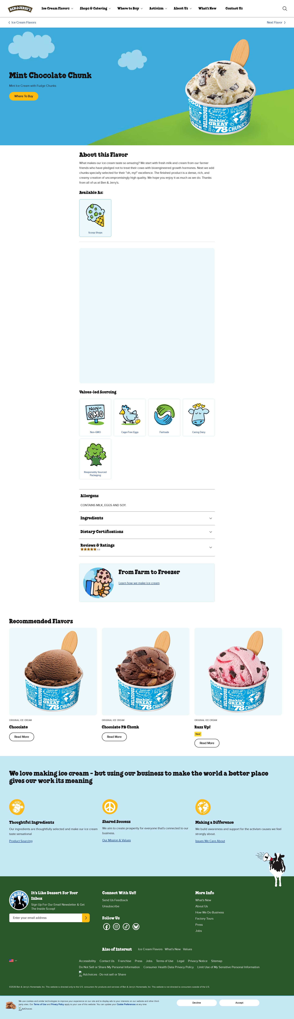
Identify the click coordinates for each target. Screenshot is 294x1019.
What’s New (173, 949)
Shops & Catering (93, 8)
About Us (181, 8)
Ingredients (92, 518)
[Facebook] (106, 926)
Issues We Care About (210, 841)
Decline (196, 1002)
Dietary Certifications (102, 532)
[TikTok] (126, 926)
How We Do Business (209, 912)
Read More (21, 737)
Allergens (90, 496)
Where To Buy (23, 96)
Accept (239, 1002)
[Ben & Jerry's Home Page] (20, 8)
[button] (13, 960)
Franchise (124, 961)
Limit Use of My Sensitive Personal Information (228, 967)
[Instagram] (116, 926)
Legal (180, 961)
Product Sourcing (20, 841)
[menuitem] (56, 8)
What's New (207, 8)
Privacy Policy (57, 1004)
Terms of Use (164, 961)
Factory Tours (204, 918)
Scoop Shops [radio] (95, 232)
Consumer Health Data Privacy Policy (168, 967)
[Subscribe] (86, 917)
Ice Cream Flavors (56, 8)
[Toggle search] (285, 8)
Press (199, 925)
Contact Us (234, 8)
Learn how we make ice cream (139, 583)
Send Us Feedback (115, 900)
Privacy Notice (197, 961)
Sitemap (216, 961)
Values (187, 949)
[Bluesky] (136, 926)
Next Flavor (274, 22)
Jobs (198, 931)
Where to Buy (128, 8)
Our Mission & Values (116, 840)
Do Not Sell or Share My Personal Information (109, 967)
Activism (156, 8)
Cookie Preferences (126, 1004)
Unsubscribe (110, 906)
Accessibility (87, 961)
